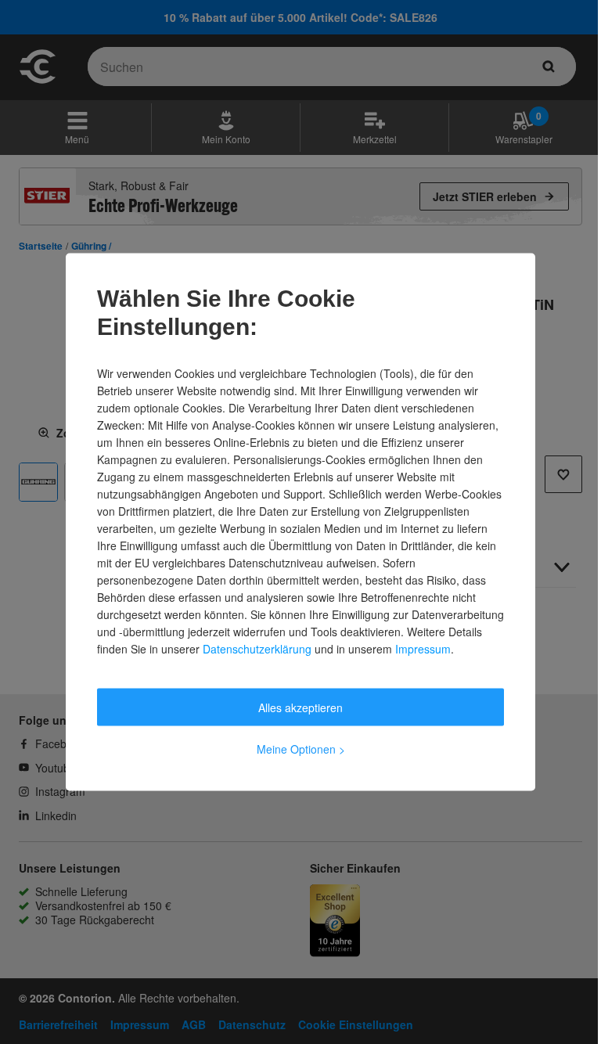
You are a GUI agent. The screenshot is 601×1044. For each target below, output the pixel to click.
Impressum (423, 649)
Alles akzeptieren (300, 707)
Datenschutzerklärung (257, 649)
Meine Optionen (301, 749)
